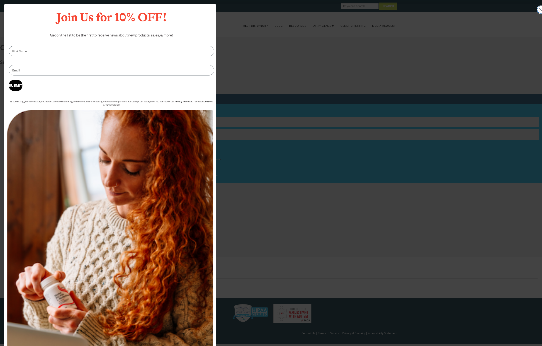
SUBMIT (15, 85)
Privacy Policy (182, 101)
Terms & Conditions (203, 101)
